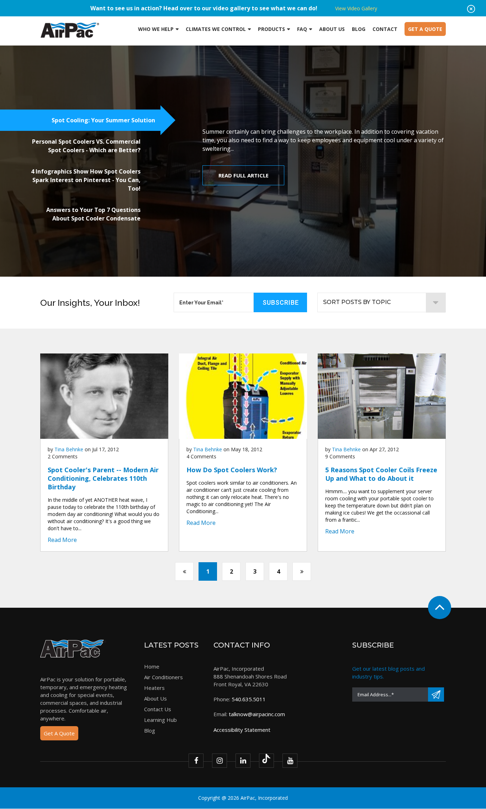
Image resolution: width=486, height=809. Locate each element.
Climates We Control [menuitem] (216, 29)
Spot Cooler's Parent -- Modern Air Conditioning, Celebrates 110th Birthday (103, 478)
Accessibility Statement (241, 729)
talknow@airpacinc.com (257, 714)
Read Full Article (243, 175)
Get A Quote (59, 733)
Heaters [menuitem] (154, 687)
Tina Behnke (68, 449)
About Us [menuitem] (332, 29)
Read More (62, 540)
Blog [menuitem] (358, 29)
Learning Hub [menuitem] (160, 719)
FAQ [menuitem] (302, 29)
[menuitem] (425, 29)
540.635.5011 (249, 699)
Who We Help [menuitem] (156, 29)
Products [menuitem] (271, 29)
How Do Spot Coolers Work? (231, 469)
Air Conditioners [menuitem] (163, 677)
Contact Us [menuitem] (157, 709)
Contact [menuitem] (385, 29)
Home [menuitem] (151, 666)
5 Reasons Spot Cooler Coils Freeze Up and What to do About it (381, 474)
